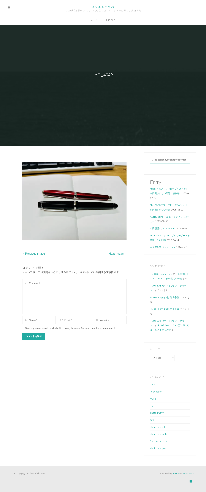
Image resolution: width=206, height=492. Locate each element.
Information (156, 391)
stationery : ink (157, 427)
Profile (110, 20)
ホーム (94, 20)
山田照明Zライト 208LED (163, 228)
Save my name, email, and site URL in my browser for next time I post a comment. (70, 328)
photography (157, 413)
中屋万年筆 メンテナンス (163, 247)
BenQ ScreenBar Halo (161, 274)
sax (152, 420)
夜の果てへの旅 (103, 6)
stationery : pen (158, 448)
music (153, 398)
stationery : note (158, 434)
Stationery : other (159, 441)
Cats (152, 384)
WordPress (188, 473)
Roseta (176, 473)
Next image (116, 253)
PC (151, 405)
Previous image (35, 253)
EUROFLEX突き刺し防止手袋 (164, 297)
